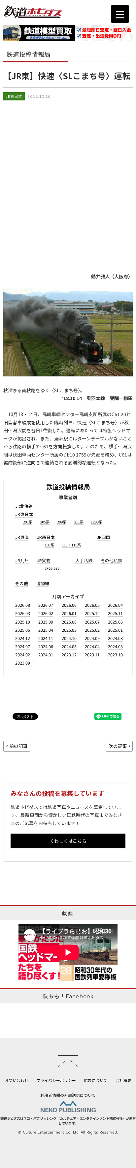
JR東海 (22, 537)
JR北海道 (24, 506)
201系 (27, 521)
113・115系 (71, 544)
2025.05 (22, 630)
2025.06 (115, 622)
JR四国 (103, 537)
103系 (49, 544)
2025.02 (92, 630)
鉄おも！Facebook (68, 996)
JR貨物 (44, 560)
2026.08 (22, 605)
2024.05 (69, 646)
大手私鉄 (83, 560)
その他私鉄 (111, 560)
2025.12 (92, 613)
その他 (21, 583)
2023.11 (92, 654)
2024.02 (22, 654)
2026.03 (22, 613)
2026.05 (92, 605)
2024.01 (45, 654)
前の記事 (18, 746)
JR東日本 (14, 96)
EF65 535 (52, 568)
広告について (96, 1080)
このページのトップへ (68, 1061)
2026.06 (69, 605)
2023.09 (22, 663)
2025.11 (115, 613)
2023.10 (115, 654)
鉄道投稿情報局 (68, 486)
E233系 (96, 521)
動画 (68, 913)
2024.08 (115, 638)
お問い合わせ (16, 1080)
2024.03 (115, 646)
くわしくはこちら (68, 841)
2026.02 (45, 613)
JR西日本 (46, 537)
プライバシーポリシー (56, 1080)
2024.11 (45, 638)
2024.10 (69, 638)
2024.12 (22, 638)
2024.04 (92, 646)
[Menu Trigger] (120, 14)
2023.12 (69, 654)
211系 (79, 521)
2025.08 (69, 622)
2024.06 (45, 646)
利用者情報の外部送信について (68, 1095)
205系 (45, 521)
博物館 (42, 583)
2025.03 (69, 630)
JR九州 (22, 560)
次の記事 (118, 746)
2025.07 (92, 622)
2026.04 (115, 605)
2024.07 (22, 646)
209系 (61, 521)
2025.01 (115, 630)
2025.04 (45, 630)
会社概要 (123, 1080)
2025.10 (22, 622)
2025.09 (45, 622)
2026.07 (45, 605)
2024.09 (92, 638)
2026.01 (69, 613)
